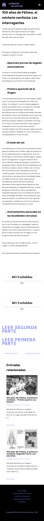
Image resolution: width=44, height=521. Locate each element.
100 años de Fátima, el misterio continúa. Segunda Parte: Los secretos (22, 454)
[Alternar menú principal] (39, 4)
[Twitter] (22, 516)
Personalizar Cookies (22, 499)
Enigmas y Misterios (13, 405)
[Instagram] (25, 516)
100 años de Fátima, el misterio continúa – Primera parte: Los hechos (22, 400)
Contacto (22, 502)
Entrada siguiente (33, 353)
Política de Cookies (22, 496)
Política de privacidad (22, 493)
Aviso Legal (22, 491)
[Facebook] (19, 516)
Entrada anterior (10, 353)
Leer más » (10, 425)
